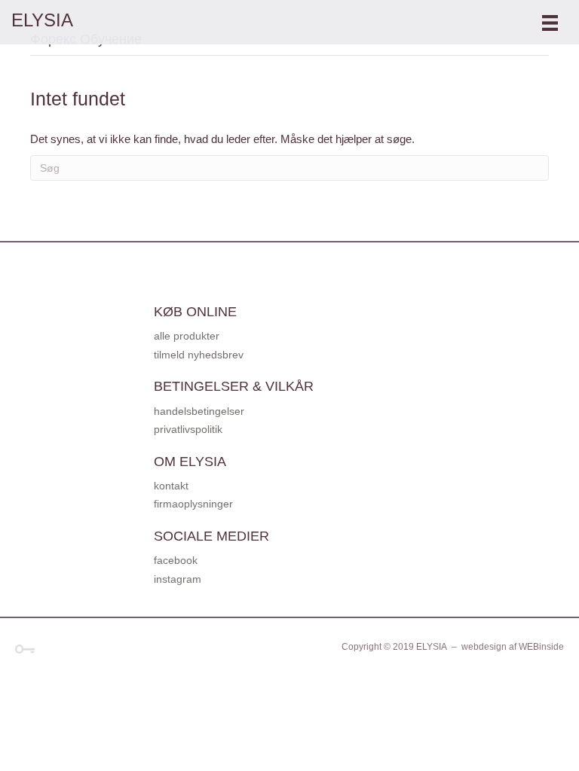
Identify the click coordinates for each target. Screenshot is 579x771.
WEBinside (541, 646)
